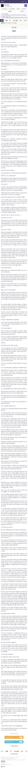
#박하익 (5, 15)
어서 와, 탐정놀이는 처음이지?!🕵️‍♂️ (9, 23)
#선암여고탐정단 (14, 15)
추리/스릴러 (6, 13)
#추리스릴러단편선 (22, 15)
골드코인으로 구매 (14, 737)
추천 (5, 20)
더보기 (26, 17)
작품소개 (25, 20)
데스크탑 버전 (3, 762)
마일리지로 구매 (14, 742)
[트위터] (2, 766)
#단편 (18, 15)
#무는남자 (9, 15)
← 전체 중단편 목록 (14, 754)
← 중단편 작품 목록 (14, 746)
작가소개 (22, 11)
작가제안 (25, 6)
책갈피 (20, 20)
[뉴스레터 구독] (4, 766)
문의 (24, 759)
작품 (2, 20)
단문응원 (15, 20)
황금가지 (3, 764)
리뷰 (10, 20)
